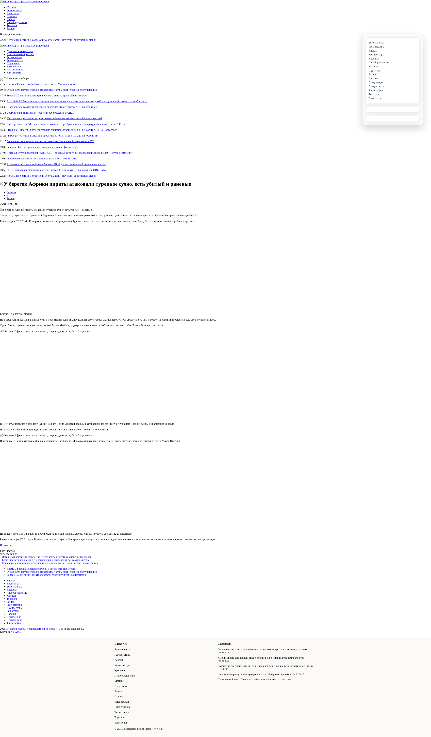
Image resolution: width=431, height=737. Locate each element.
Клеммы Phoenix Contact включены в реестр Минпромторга (41, 84)
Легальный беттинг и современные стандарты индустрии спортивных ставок (51, 39)
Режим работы (15, 60)
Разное (10, 28)
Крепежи (12, 16)
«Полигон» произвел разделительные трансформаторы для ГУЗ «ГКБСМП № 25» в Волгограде (62, 129)
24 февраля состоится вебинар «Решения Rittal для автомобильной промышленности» (56, 164)
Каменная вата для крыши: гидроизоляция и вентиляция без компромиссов (45, 560)
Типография (14, 623)
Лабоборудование (17, 22)
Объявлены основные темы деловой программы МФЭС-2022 (42, 158)
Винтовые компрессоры (20, 54)
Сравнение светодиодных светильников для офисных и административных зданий (50, 563)
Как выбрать (14, 72)
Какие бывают (15, 66)
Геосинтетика (14, 604)
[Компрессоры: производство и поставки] (24, 1)
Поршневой (13, 63)
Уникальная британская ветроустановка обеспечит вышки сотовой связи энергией (54, 118)
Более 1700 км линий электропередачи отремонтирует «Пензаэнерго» (47, 95)
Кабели (11, 19)
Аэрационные (15, 69)
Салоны (11, 613)
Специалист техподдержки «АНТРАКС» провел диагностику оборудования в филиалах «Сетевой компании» (70, 152)
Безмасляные (14, 57)
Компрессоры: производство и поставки (33, 628)
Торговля (12, 25)
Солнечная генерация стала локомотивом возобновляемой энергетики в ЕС (50, 141)
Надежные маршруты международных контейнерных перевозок (254, 674)
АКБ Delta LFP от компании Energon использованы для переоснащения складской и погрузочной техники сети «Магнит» (77, 101)
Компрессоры (14, 607)
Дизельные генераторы (20, 51)
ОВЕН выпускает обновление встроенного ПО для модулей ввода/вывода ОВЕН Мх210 (58, 170)
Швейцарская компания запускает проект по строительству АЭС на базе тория (52, 107)
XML (18, 631)
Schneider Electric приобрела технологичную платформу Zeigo (42, 147)
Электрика (13, 13)
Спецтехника (14, 620)
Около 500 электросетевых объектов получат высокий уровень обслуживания (52, 89)
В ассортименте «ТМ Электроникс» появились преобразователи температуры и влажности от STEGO (66, 124)
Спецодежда (14, 616)
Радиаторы (13, 610)
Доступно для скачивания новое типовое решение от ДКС (40, 112)
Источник (5, 545)
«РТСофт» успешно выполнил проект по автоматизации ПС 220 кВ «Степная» (52, 135)
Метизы (11, 7)
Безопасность (14, 10)
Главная (11, 192)
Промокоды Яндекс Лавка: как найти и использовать (248, 679)
